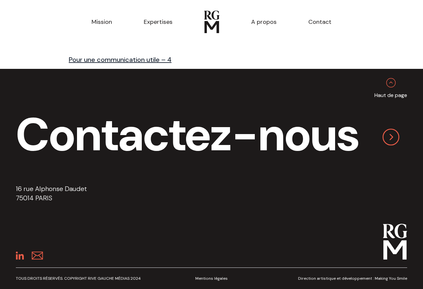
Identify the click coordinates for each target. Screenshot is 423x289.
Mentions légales (211, 278)
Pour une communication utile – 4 (120, 59)
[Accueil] (211, 22)
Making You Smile (391, 278)
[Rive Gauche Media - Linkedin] (20, 256)
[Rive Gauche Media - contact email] (37, 256)
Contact (319, 22)
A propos (264, 22)
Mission (102, 22)
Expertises (158, 22)
